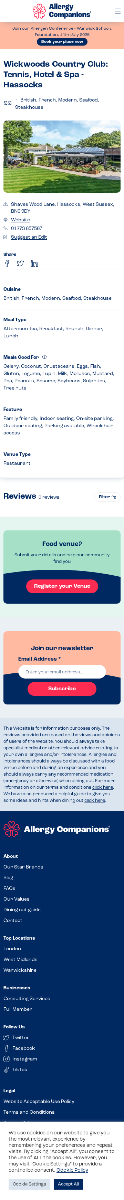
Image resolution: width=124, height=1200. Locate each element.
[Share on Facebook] (6, 263)
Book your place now (62, 42)
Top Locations (19, 938)
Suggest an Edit (29, 237)
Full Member (17, 1009)
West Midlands (20, 959)
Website (20, 220)
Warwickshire (20, 970)
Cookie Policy (72, 1170)
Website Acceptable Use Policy (38, 1101)
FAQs (9, 888)
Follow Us (14, 1027)
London (12, 949)
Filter (104, 497)
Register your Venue (62, 586)
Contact (12, 920)
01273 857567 (26, 228)
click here (102, 787)
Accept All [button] (68, 1184)
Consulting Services (26, 998)
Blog (8, 878)
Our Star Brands (23, 867)
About (10, 856)
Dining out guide (22, 910)
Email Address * (39, 659)
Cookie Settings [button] (29, 1184)
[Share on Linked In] (34, 263)
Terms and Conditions (29, 1112)
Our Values (16, 899)
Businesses (16, 988)
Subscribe (62, 689)
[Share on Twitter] (20, 263)
